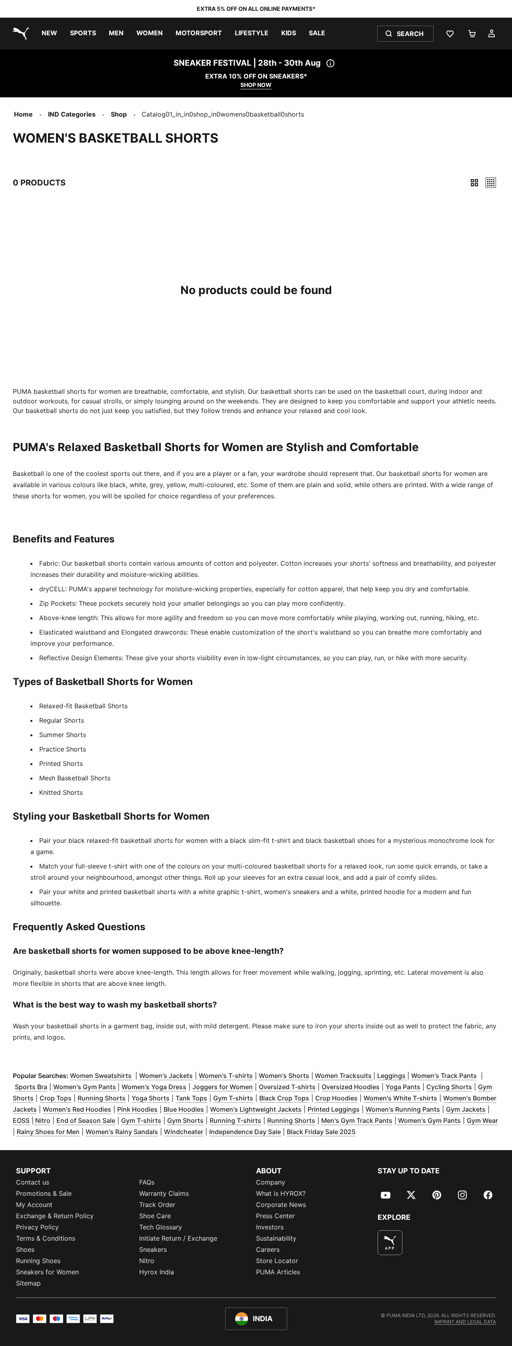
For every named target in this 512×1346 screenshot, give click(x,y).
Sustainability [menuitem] (276, 1238)
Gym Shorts (185, 1120)
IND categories (72, 114)
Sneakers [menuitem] (153, 1249)
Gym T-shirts (233, 1098)
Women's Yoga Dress (154, 1087)
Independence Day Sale (245, 1132)
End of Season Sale (85, 1120)
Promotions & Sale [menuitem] (44, 1193)
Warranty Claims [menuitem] (164, 1193)
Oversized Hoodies (351, 1087)
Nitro (42, 1120)
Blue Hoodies (184, 1109)
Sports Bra (31, 1087)
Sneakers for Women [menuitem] (47, 1272)
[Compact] (474, 183)
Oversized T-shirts (287, 1087)
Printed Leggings (334, 1109)
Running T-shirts (235, 1120)
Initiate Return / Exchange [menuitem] (178, 1238)
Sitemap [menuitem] (28, 1283)
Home (23, 114)
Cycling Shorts (449, 1087)
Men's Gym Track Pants (356, 1120)
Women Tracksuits (343, 1076)
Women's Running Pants (403, 1109)
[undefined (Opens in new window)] (390, 1242)
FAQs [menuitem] (146, 1182)
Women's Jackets (166, 1076)
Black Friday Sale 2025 (321, 1132)
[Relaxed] (490, 182)
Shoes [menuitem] (25, 1249)
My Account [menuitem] (34, 1205)
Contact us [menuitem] (32, 1182)
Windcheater (183, 1132)
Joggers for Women (222, 1087)
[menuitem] (49, 33)
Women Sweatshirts (101, 1076)
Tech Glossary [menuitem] (160, 1227)
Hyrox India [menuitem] (156, 1272)
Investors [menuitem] (270, 1227)
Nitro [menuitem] (146, 1261)
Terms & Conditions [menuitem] (45, 1238)
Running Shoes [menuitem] (38, 1261)
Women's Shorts (284, 1076)
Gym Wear (482, 1120)
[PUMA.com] (19, 34)
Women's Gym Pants (85, 1087)
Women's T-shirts (226, 1076)
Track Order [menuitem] (157, 1205)
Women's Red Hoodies (77, 1109)
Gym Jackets (466, 1109)
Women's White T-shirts (400, 1098)
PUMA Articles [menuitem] (278, 1272)
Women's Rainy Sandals (122, 1132)
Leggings (392, 1076)
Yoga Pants (403, 1087)
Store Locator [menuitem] (277, 1261)
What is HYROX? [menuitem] (281, 1193)
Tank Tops (191, 1098)
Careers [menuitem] (268, 1249)
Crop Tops (56, 1098)
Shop (119, 114)
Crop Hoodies (336, 1098)
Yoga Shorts (151, 1098)
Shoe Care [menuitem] (155, 1216)
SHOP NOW (256, 84)
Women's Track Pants (444, 1076)
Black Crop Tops (284, 1098)
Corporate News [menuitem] (281, 1205)
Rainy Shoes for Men (48, 1132)
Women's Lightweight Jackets (256, 1109)
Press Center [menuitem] (275, 1216)
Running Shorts (102, 1098)
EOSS (21, 1120)
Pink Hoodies (137, 1109)
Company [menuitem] (270, 1182)
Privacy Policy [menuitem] (37, 1227)
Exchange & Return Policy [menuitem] (55, 1216)
